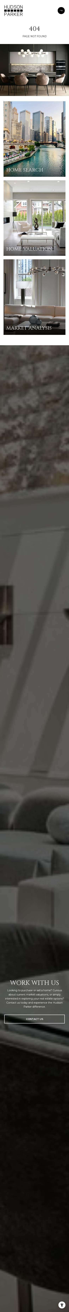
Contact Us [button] (34, 1019)
